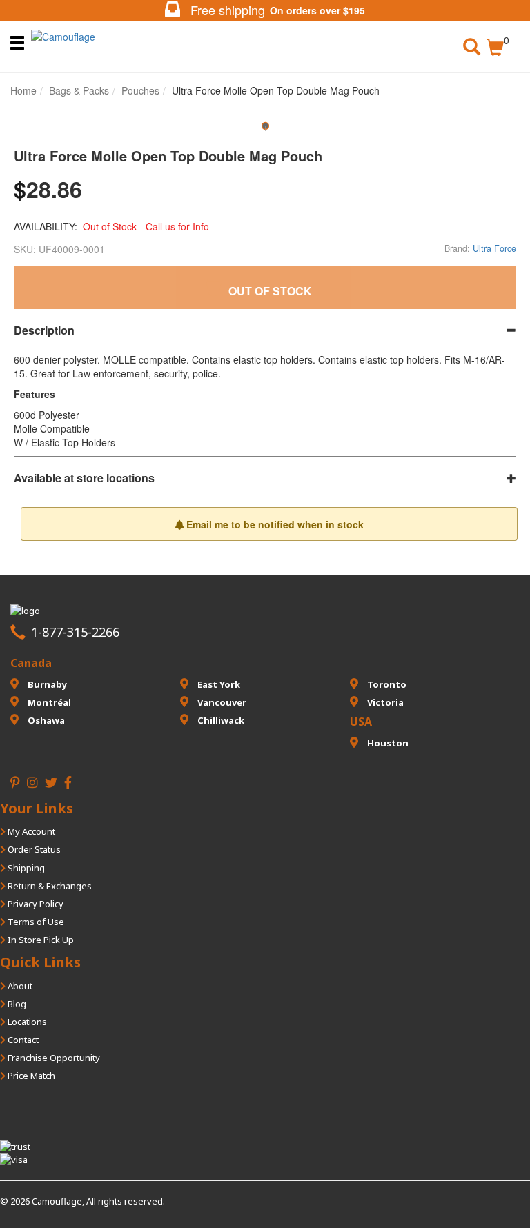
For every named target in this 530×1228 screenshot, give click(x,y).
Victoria (384, 702)
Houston (387, 743)
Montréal (48, 702)
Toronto (385, 684)
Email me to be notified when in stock (274, 524)
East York (217, 684)
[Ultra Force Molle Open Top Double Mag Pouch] (265, 131)
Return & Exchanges (49, 886)
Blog (16, 1004)
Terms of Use (35, 921)
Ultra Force (494, 248)
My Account (30, 831)
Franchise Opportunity (53, 1057)
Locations (26, 1022)
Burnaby (46, 684)
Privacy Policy (34, 904)
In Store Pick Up (40, 939)
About (19, 986)
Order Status (33, 849)
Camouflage (57, 1201)
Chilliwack (219, 720)
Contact (22, 1039)
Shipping (25, 868)
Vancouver (220, 702)
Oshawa (45, 720)
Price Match (30, 1075)
